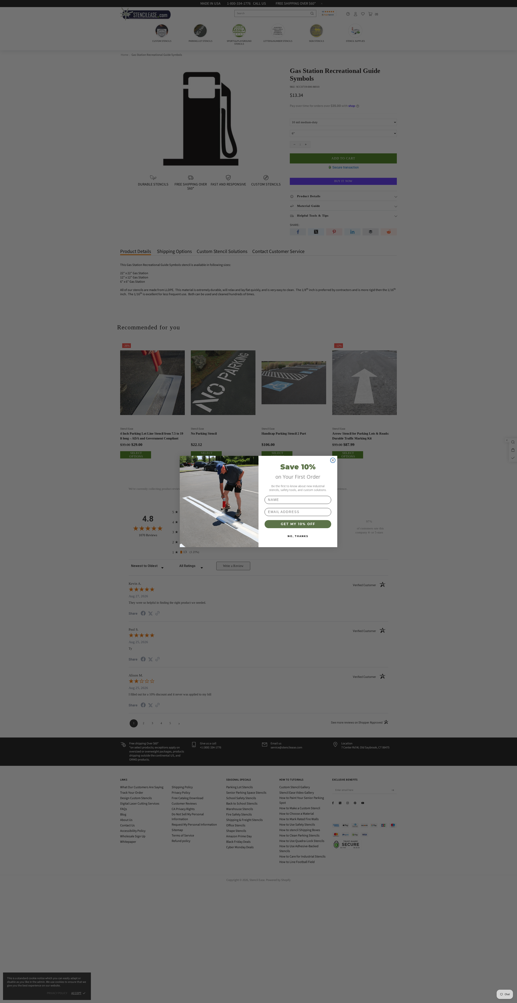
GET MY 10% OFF (298, 524)
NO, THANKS (298, 536)
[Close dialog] (332, 460)
